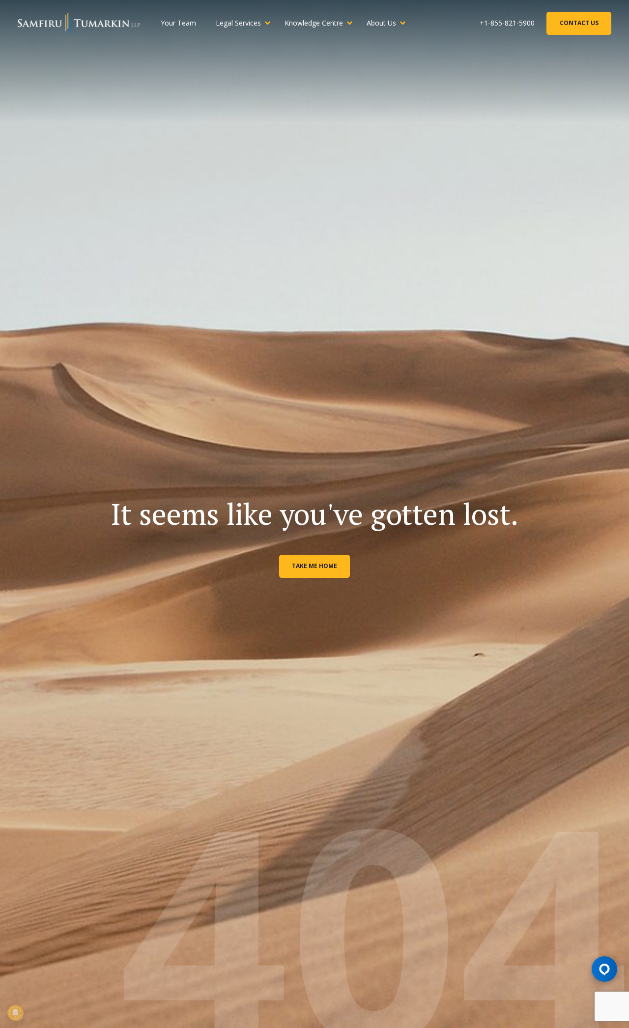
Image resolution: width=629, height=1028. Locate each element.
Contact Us (579, 23)
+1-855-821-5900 (507, 23)
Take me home (314, 566)
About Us (381, 23)
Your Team (178, 23)
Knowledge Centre (314, 23)
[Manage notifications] (15, 1013)
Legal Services (238, 23)
